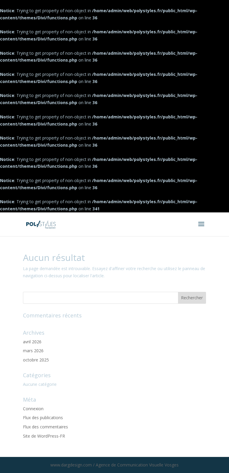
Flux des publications (43, 417)
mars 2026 (33, 350)
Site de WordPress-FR (44, 436)
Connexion (33, 408)
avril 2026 (32, 341)
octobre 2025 (36, 360)
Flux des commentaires (45, 427)
